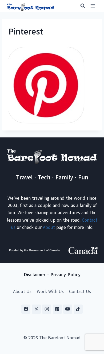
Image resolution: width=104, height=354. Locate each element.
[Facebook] (25, 309)
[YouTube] (67, 309)
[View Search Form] (80, 5)
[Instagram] (46, 309)
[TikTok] (78, 309)
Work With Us (50, 291)
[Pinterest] (57, 309)
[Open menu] (93, 6)
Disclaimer (35, 274)
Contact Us (80, 291)
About (49, 227)
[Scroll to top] (90, 323)
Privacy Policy (65, 274)
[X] (36, 309)
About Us (22, 291)
